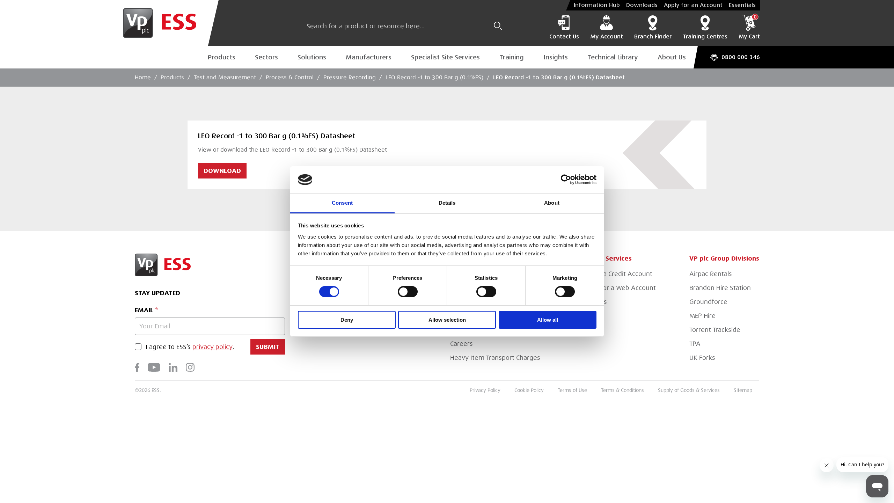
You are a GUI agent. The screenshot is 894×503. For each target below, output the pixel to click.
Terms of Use (572, 390)
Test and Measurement (225, 77)
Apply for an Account (693, 5)
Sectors (266, 57)
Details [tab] (447, 203)
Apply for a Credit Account (613, 273)
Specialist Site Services (445, 57)
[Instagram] (190, 367)
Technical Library (612, 57)
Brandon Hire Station (720, 287)
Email (144, 310)
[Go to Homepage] (165, 23)
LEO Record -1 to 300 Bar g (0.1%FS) (434, 77)
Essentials (742, 5)
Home (143, 77)
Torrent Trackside (714, 329)
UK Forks (702, 357)
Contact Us (564, 37)
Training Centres (705, 37)
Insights (556, 57)
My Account (606, 37)
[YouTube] (154, 367)
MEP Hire (702, 315)
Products (221, 57)
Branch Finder (653, 37)
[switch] (408, 291)
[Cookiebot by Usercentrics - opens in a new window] (565, 179)
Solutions (312, 57)
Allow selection (447, 320)
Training (511, 57)
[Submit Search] (498, 26)
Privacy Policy (485, 390)
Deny (346, 320)
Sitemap (743, 390)
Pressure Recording (349, 77)
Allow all (547, 320)
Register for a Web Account (615, 287)
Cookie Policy (529, 390)
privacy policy (212, 347)
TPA (695, 343)
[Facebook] (137, 367)
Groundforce (708, 301)
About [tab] (551, 203)
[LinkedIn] (173, 367)
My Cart (749, 27)
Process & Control (290, 77)
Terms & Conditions (622, 390)
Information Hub (597, 5)
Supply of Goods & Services (689, 390)
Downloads (642, 5)
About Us (672, 57)
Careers (461, 343)
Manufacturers (368, 57)
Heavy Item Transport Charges (495, 357)
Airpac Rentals (710, 273)
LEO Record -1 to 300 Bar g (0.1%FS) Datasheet (559, 77)
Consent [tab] (342, 203)
